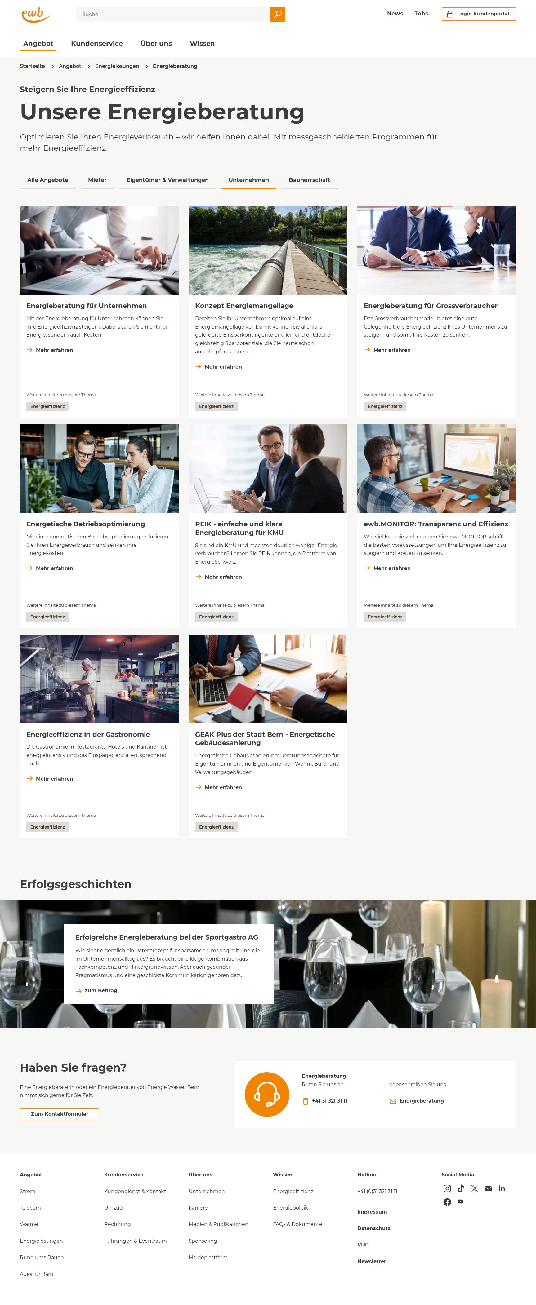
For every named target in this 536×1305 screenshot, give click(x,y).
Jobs (421, 13)
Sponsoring (203, 1241)
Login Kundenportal (483, 14)
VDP (363, 1245)
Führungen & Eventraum (135, 1241)
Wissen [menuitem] (202, 43)
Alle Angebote (47, 180)
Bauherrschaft (309, 180)
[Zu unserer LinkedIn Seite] (501, 1188)
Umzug (113, 1208)
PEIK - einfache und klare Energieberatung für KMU (239, 528)
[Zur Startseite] (35, 15)
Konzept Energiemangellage (244, 306)
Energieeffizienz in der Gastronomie (88, 734)
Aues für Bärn (36, 1274)
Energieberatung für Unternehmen (86, 306)
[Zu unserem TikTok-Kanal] (461, 1188)
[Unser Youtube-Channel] (460, 1201)
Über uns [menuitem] (156, 43)
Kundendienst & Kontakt (135, 1191)
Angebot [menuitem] (38, 43)
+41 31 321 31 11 (329, 1101)
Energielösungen (41, 1241)
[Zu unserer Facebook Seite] (447, 1202)
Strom (27, 1191)
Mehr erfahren (54, 350)
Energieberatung (422, 1101)
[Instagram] (447, 1188)
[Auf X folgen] (474, 1188)
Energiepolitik (290, 1208)
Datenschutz (374, 1228)
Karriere (198, 1208)
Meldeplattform (208, 1257)
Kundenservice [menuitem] (97, 43)
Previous (9, 182)
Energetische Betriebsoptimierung (85, 524)
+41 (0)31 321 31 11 (377, 1191)
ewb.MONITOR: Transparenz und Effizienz (436, 524)
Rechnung (117, 1224)
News (395, 13)
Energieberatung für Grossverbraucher (431, 306)
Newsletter (371, 1261)
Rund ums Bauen (42, 1257)
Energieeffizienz (293, 1191)
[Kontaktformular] (488, 1188)
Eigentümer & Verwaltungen (168, 180)
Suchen (277, 14)
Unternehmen (249, 180)
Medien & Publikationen (218, 1224)
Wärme (29, 1224)
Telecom (30, 1208)
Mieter (97, 180)
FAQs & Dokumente (297, 1224)
